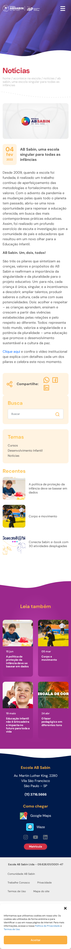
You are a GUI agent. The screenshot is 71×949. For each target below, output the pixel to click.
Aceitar (36, 940)
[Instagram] (25, 837)
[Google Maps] (23, 815)
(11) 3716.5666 (36, 794)
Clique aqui (11, 351)
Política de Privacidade (47, 925)
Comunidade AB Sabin (21, 874)
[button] (65, 908)
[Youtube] (35, 837)
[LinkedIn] (46, 388)
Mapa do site (41, 891)
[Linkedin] (45, 837)
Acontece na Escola (27, 78)
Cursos (13, 445)
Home (7, 78)
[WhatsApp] (46, 380)
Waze (41, 827)
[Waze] (30, 827)
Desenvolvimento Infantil (25, 451)
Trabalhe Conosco (19, 882)
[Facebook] (55, 380)
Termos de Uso (12, 929)
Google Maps (40, 815)
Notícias (16, 70)
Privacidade (44, 882)
